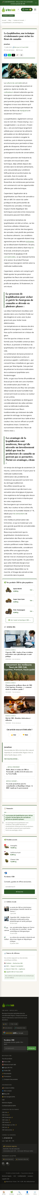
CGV (3, 1100)
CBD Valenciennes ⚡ (8, 1130)
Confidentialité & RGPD (9, 1106)
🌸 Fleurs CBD (6, 1062)
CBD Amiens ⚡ (6, 1122)
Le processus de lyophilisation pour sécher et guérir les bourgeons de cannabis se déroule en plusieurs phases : (19, 817)
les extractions (19, 513)
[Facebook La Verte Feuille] (8, 1164)
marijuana (24, 110)
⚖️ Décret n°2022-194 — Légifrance (14, 969)
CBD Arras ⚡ (6, 1115)
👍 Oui (13, 735)
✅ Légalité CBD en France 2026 (13, 972)
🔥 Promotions (6, 1076)
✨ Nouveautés (6, 1073)
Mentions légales (7, 1103)
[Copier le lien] (17, 55)
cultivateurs (8, 92)
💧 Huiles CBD (6, 1070)
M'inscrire (19, 892)
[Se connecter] (18, 9)
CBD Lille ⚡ (5, 1112)
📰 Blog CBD (5, 1094)
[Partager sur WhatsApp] (9, 55)
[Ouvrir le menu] (35, 9)
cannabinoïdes (10, 257)
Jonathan (8, 747)
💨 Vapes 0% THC (7, 1067)
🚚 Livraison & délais (8, 1088)
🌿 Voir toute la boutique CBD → (19, 620)
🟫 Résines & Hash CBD (9, 1064)
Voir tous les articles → (11, 759)
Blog (9, 20)
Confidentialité (22, 1176)
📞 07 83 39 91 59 (7, 1138)
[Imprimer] (21, 55)
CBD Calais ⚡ (6, 1120)
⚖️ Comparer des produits (10, 1079)
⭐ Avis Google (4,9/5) (8, 1097)
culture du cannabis (14, 83)
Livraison (30, 1176)
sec (32, 247)
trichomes (30, 241)
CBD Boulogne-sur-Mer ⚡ (9, 1125)
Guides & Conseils (8, 15)
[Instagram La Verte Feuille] (3, 1164)
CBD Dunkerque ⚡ (7, 1117)
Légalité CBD (5, 1179)
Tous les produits (7, 1059)
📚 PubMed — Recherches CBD (13, 963)
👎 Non (25, 735)
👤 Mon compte (7, 1091)
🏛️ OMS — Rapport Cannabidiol (13, 966)
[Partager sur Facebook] (5, 55)
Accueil (4, 20)
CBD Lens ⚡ (5, 1127)
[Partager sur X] (13, 55)
